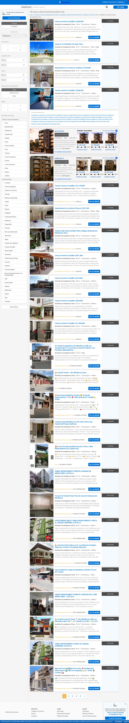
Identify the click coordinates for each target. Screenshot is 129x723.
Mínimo (4, 75)
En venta (14, 23)
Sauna (7, 294)
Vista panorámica (10, 217)
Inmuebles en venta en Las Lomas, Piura (93, 115)
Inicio (31, 15)
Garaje (7, 172)
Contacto (34, 716)
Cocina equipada (10, 187)
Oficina (7, 161)
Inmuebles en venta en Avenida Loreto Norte (59, 117)
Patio (6, 205)
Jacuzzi (7, 262)
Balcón (7, 209)
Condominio (9, 134)
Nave (6, 168)
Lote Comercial (10, 164)
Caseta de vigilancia (11, 243)
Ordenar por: (14, 32)
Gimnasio (8, 254)
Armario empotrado (11, 198)
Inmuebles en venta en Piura (90, 15)
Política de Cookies (62, 716)
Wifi (6, 279)
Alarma (7, 286)
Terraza (7, 194)
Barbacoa (8, 220)
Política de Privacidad (63, 713)
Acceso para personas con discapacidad (13, 274)
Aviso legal (60, 711)
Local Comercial (10, 157)
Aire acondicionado (11, 232)
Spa (6, 298)
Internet (7, 266)
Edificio (7, 176)
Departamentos (14, 93)
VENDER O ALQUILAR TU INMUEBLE (113, 2)
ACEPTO (126, 721)
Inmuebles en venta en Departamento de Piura (46, 15)
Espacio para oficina (11, 258)
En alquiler (14, 26)
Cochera (7, 183)
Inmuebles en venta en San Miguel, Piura (77, 119)
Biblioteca (8, 290)
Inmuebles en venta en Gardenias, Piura (52, 119)
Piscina (7, 228)
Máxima (4, 65)
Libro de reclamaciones (89, 716)
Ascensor (8, 236)
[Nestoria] (64, 2)
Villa (6, 149)
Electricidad (9, 283)
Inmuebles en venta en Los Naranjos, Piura (43, 121)
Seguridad (8, 224)
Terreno (7, 153)
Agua (6, 239)
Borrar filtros (14, 307)
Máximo (4, 80)
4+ (20, 50)
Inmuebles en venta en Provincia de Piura (71, 15)
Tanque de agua (10, 247)
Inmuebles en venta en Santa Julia (99, 121)
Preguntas (86, 711)
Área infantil (9, 251)
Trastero (7, 301)
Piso (6, 123)
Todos (14, 90)
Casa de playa (9, 146)
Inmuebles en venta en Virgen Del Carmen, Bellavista (72, 121)
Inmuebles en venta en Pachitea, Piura (101, 119)
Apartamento (9, 127)
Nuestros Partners (88, 713)
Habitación (8, 130)
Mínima (4, 60)
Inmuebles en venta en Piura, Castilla (84, 117)
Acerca (33, 713)
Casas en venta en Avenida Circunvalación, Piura (45, 124)
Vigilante (8, 213)
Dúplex (7, 138)
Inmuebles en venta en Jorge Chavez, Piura (68, 115)
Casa (6, 142)
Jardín (7, 202)
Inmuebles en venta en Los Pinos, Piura (42, 115)
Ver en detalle (94, 37)
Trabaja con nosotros (37, 711)
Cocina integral (10, 269)
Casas (14, 96)
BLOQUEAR (118, 721)
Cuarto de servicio (11, 190)
